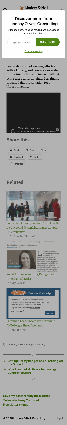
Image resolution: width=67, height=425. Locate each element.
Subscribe (48, 42)
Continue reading (34, 51)
